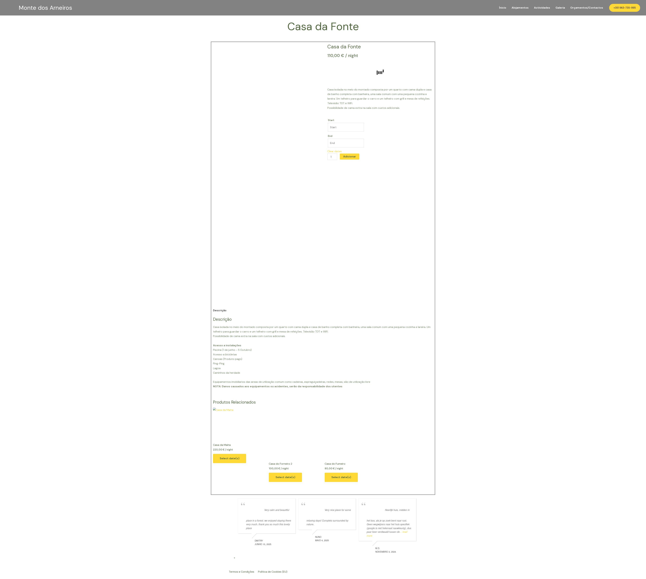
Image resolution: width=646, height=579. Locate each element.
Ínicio (502, 7)
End (330, 136)
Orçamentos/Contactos (586, 7)
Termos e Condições (241, 571)
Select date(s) (229, 458)
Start (331, 120)
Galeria (560, 7)
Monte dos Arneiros (45, 8)
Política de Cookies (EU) (272, 571)
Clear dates (334, 151)
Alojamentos (520, 7)
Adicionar (349, 156)
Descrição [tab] (219, 310)
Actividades (542, 7)
